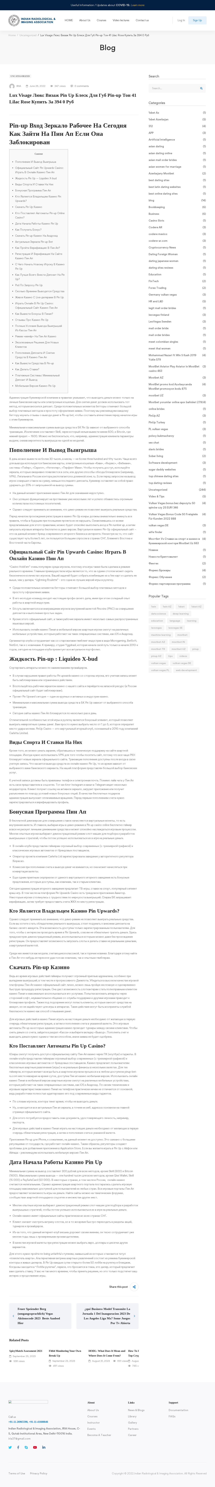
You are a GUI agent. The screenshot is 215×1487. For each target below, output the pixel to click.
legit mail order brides (177, 308)
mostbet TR (158, 648)
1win (153, 606)
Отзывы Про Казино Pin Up (31, 319)
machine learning (161, 634)
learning (191, 620)
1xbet (181, 606)
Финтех (177, 563)
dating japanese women (177, 261)
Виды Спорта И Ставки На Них (34, 184)
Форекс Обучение (177, 577)
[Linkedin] (44, 1447)
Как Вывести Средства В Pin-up (34, 363)
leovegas (156, 627)
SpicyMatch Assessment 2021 (25, 1350)
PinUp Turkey (177, 422)
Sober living (177, 456)
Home (12, 35)
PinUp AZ (177, 415)
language (175, 620)
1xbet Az (177, 112)
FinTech (177, 281)
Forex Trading (177, 287)
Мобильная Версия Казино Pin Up (35, 385)
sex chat (177, 442)
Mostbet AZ (177, 377)
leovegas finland (177, 314)
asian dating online (177, 153)
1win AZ (167, 606)
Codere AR (177, 227)
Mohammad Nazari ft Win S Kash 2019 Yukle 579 (177, 357)
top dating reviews (177, 483)
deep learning (181, 613)
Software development (177, 462)
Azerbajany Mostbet (177, 173)
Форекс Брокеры (177, 570)
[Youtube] (35, 1447)
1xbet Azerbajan (177, 119)
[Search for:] (177, 88)
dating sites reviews (177, 267)
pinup (195, 648)
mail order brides (177, 335)
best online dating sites (177, 193)
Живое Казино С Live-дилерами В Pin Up (39, 297)
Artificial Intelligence (177, 139)
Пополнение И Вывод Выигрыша (35, 161)
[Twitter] (10, 1447)
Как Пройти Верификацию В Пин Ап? (37, 247)
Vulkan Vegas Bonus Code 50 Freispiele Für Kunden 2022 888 (177, 516)
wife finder (177, 532)
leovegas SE (175, 627)
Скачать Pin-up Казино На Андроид (36, 235)
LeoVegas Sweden (177, 321)
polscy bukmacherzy (177, 435)
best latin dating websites (177, 187)
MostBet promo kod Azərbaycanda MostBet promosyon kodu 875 (177, 386)
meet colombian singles (177, 341)
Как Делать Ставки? (27, 369)
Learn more (137, 5)
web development (186, 670)
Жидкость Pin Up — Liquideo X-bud (36, 178)
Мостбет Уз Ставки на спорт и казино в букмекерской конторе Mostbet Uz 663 (177, 541)
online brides (177, 409)
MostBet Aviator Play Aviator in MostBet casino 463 (177, 368)
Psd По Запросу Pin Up (29, 285)
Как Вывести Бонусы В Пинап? (34, 313)
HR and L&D (177, 301)
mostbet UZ (177, 395)
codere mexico (177, 234)
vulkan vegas (158, 663)
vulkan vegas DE (177, 525)
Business (177, 213)
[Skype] (26, 1447)
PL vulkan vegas (177, 429)
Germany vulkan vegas (177, 294)
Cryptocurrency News (177, 247)
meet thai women (177, 348)
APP (177, 132)
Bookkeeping (177, 207)
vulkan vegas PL (160, 670)
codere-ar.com (177, 240)
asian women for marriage (177, 166)
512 (177, 126)
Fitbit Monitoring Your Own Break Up (65, 1353)
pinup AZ (156, 656)
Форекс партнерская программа (177, 583)
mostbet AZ (158, 641)
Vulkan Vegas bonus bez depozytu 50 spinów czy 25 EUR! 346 (177, 505)
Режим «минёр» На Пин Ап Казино (35, 336)
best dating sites (177, 180)
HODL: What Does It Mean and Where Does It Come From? (107, 1353)
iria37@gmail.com (19, 1438)
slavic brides (177, 449)
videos (183, 656)
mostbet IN (178, 641)
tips (170, 656)
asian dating (177, 146)
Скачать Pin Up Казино (28, 207)
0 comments (82, 85)
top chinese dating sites (177, 476)
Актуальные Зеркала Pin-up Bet (34, 241)
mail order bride (177, 328)
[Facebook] (18, 1447)
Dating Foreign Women (177, 254)
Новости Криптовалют (177, 556)
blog (177, 200)
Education (177, 274)
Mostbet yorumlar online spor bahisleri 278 (177, 402)
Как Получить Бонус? (28, 229)
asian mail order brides (177, 160)
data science (158, 613)
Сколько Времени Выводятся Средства (39, 291)
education (157, 620)
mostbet (182, 634)
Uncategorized (27, 35)
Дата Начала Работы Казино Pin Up (36, 223)
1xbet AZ (196, 606)
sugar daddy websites (177, 469)
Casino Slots (177, 220)
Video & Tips (177, 496)
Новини (177, 550)
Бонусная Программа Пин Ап (33, 190)
